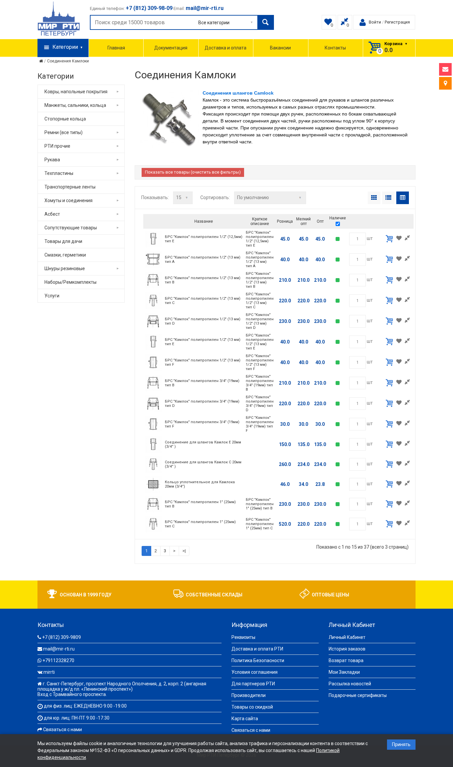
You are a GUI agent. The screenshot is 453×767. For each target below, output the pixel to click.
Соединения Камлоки (68, 61)
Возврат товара (346, 660)
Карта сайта (244, 718)
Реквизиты (243, 637)
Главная (116, 47)
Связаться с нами (62, 729)
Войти (375, 22)
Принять (401, 744)
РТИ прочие (57, 146)
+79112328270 (58, 660)
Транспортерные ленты (70, 187)
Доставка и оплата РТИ (257, 649)
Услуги (51, 295)
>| (184, 550)
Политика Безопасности (257, 660)
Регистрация (397, 22)
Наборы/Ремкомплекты (70, 282)
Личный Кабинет (347, 637)
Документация (170, 47)
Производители (248, 695)
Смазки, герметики (65, 255)
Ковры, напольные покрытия (75, 91)
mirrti (49, 672)
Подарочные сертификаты (358, 695)
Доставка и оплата (225, 47)
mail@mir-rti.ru (59, 649)
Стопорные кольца (65, 118)
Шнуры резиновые (64, 268)
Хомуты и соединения (68, 200)
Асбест (52, 214)
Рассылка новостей (350, 683)
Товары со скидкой (252, 707)
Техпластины (58, 173)
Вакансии (280, 47)
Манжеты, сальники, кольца (75, 105)
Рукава (52, 159)
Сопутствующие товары (70, 227)
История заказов (347, 649)
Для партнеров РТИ (253, 683)
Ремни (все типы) (63, 132)
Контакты (335, 47)
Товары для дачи (63, 241)
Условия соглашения (254, 672)
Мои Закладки (344, 672)
